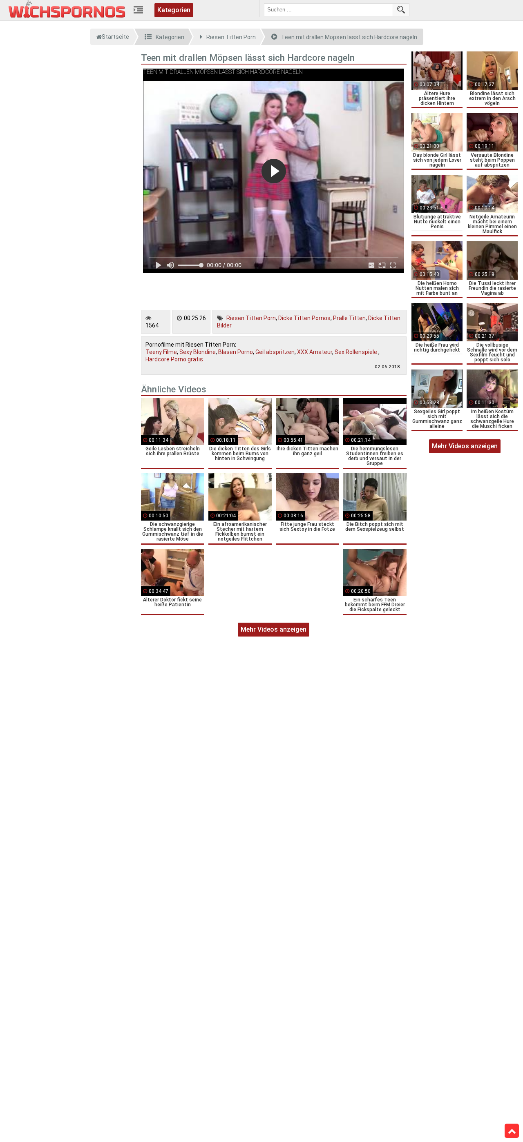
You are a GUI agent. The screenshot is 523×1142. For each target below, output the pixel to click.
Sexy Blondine (197, 352)
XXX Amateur (314, 352)
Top (512, 1131)
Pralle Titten (349, 318)
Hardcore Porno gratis (174, 359)
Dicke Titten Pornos (304, 318)
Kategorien (173, 10)
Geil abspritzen (275, 352)
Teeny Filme (161, 352)
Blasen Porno (235, 352)
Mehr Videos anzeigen (273, 629)
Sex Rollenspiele (356, 352)
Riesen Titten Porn (251, 318)
